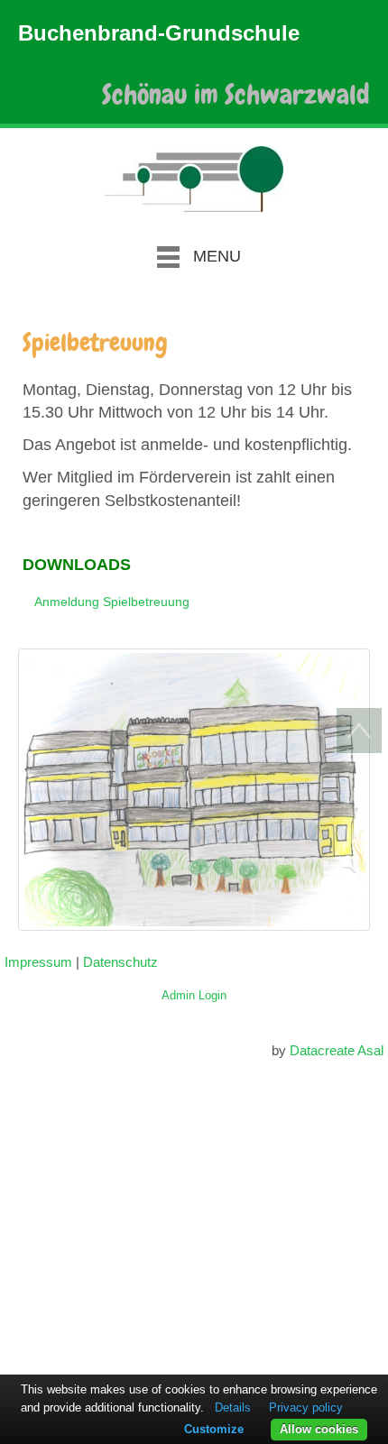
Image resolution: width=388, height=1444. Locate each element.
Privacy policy (306, 1407)
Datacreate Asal (336, 1050)
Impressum (38, 962)
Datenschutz (120, 962)
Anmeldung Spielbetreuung (111, 601)
